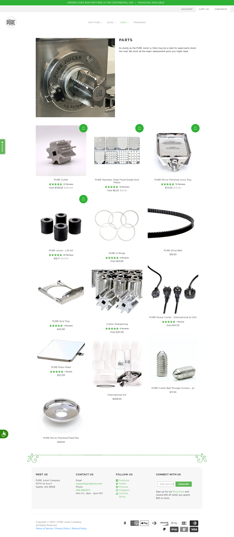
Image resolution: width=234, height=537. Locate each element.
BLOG (110, 23)
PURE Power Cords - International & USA (173, 317)
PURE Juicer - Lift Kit (61, 250)
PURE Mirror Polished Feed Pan (61, 438)
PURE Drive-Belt (173, 250)
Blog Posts (178, 492)
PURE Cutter (61, 180)
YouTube (123, 493)
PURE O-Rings (117, 253)
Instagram (123, 490)
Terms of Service (45, 529)
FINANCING (140, 23)
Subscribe (183, 484)
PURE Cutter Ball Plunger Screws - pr (173, 388)
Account (187, 9)
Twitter (122, 484)
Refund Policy (79, 529)
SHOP (123, 23)
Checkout (221, 9)
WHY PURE (94, 23)
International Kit (117, 395)
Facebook (123, 480)
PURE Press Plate (61, 367)
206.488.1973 (83, 490)
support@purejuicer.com (89, 484)
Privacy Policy (63, 529)
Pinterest (123, 487)
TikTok (121, 497)
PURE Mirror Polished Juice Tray (173, 180)
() (204, 9)
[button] (2, 146)
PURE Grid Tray (61, 321)
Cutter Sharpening (117, 324)
